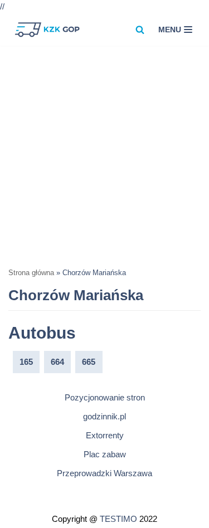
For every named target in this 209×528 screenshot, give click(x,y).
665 (88, 361)
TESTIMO (118, 519)
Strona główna (31, 273)
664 (57, 361)
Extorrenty (105, 435)
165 (26, 361)
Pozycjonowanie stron (105, 397)
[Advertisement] (104, 155)
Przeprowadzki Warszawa (104, 473)
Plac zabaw (105, 454)
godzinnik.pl (104, 416)
